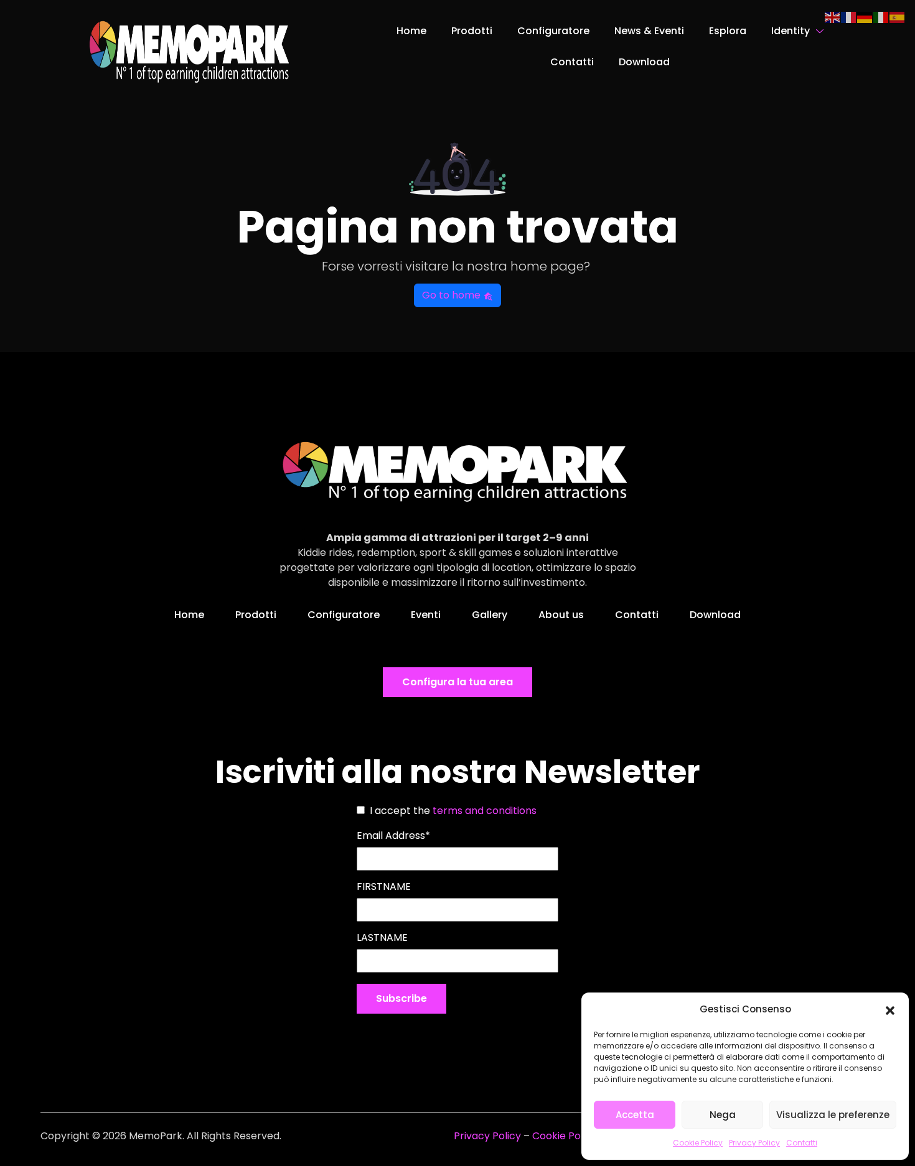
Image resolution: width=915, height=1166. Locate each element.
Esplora (727, 31)
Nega (723, 1114)
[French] (849, 16)
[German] (865, 16)
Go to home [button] (452, 295)
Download (644, 62)
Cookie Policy (698, 1142)
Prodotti (471, 31)
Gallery (489, 615)
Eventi (426, 615)
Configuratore (553, 31)
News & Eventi (649, 31)
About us (561, 615)
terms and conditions (485, 810)
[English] (833, 16)
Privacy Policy (754, 1142)
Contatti (801, 1142)
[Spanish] (897, 16)
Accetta (635, 1114)
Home (411, 31)
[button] (890, 1009)
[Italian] (881, 16)
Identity (790, 31)
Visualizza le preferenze (832, 1114)
